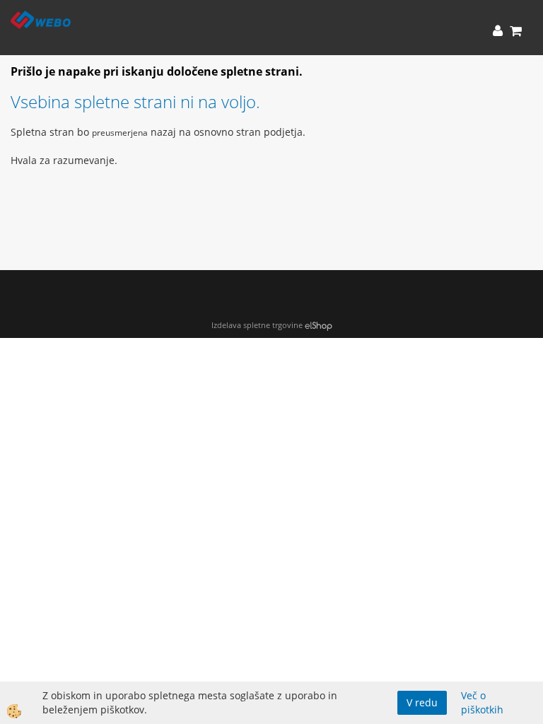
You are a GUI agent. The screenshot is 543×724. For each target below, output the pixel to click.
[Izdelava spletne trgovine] (318, 325)
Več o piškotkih (482, 702)
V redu (422, 702)
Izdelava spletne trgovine (257, 325)
